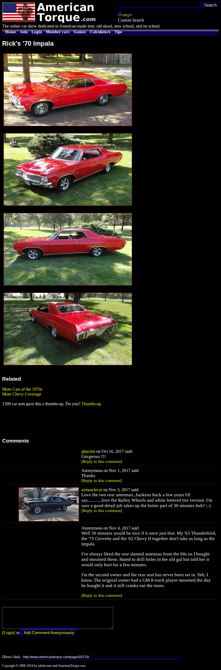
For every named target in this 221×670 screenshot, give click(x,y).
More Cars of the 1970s (22, 389)
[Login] (8, 632)
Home (10, 32)
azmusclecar (91, 489)
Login (37, 32)
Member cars (58, 32)
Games (80, 32)
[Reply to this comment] (101, 461)
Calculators (100, 32)
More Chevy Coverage (21, 394)
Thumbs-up (91, 403)
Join (23, 32)
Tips (118, 32)
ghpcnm (88, 451)
